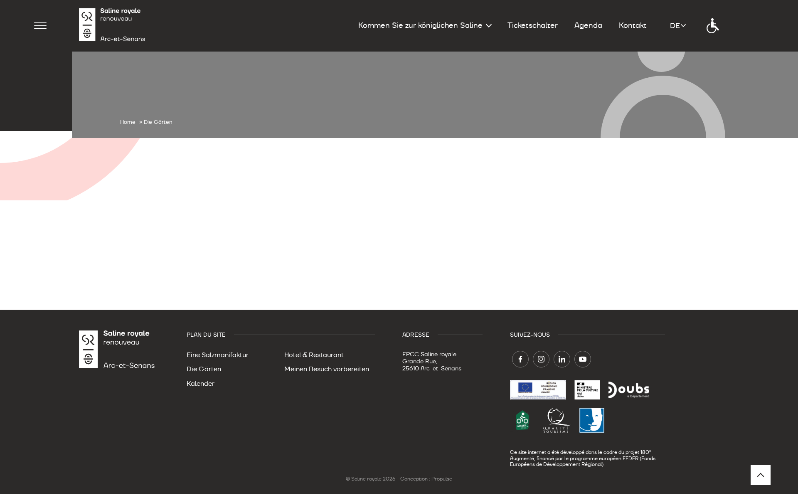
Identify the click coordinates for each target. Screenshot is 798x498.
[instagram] (541, 359)
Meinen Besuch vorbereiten (326, 369)
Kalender (200, 383)
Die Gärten (204, 369)
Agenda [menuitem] (588, 25)
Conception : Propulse (426, 479)
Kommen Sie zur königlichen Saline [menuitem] (420, 25)
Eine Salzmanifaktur (218, 355)
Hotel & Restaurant (314, 355)
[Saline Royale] (112, 25)
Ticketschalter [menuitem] (532, 25)
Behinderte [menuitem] (713, 25)
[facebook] (520, 359)
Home (127, 122)
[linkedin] (562, 359)
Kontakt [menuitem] (633, 25)
